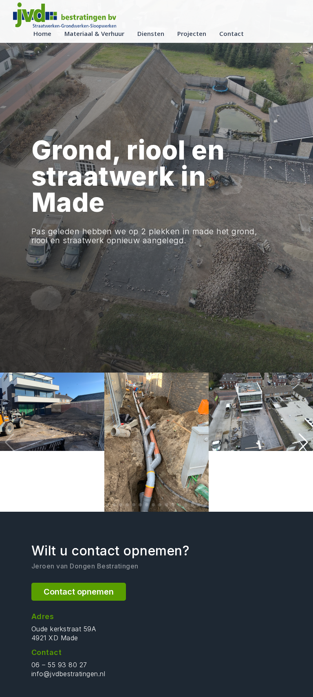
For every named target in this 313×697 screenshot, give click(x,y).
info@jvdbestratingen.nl (68, 674)
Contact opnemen (79, 592)
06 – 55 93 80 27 (59, 665)
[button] (303, 442)
